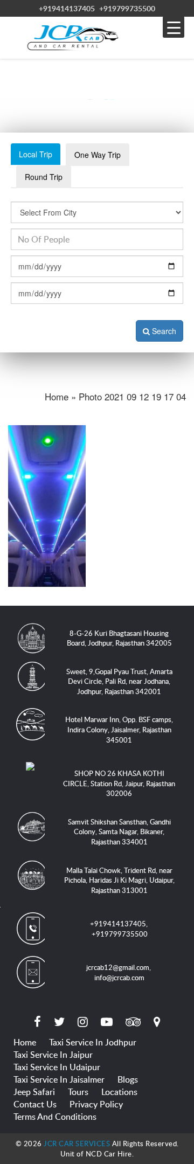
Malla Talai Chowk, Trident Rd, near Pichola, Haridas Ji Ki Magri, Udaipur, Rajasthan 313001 (119, 880)
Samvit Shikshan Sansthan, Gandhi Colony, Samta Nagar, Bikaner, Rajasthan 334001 (119, 832)
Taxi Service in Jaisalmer (59, 1079)
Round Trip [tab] (44, 176)
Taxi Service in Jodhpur (92, 1042)
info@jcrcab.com (119, 977)
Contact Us (35, 1104)
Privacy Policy (96, 1104)
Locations (119, 1092)
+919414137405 (67, 8)
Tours (78, 1092)
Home (24, 1042)
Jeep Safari (34, 1092)
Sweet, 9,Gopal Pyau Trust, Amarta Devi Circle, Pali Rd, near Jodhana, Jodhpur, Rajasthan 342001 (119, 681)
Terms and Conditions (54, 1117)
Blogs (127, 1079)
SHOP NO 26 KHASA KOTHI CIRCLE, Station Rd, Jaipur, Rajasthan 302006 (119, 783)
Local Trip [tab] (35, 154)
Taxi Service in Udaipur (56, 1067)
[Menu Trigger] (173, 27)
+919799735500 (127, 8)
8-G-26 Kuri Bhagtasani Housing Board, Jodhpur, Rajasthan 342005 (119, 638)
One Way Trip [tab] (97, 154)
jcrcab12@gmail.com (117, 967)
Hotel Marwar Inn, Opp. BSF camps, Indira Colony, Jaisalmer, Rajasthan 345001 (119, 729)
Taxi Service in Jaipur (53, 1055)
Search (163, 330)
